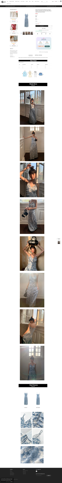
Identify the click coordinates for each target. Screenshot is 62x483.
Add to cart (13, 21)
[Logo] (3, 2)
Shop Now (47, 46)
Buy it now (43, 28)
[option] (10, 6)
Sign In (53, 1)
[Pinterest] (36, 471)
